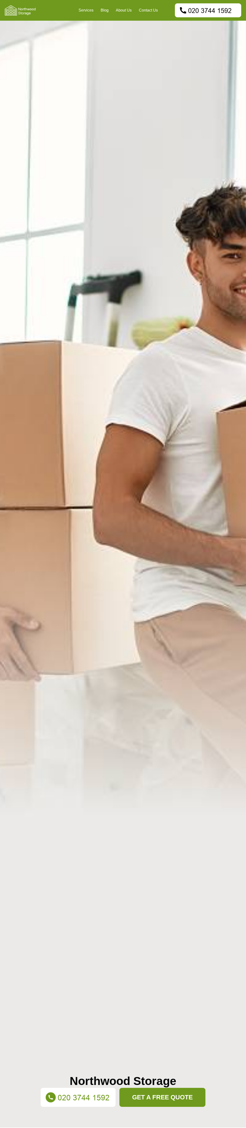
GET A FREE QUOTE (162, 1097)
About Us (124, 10)
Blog (105, 10)
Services (86, 10)
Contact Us (148, 10)
